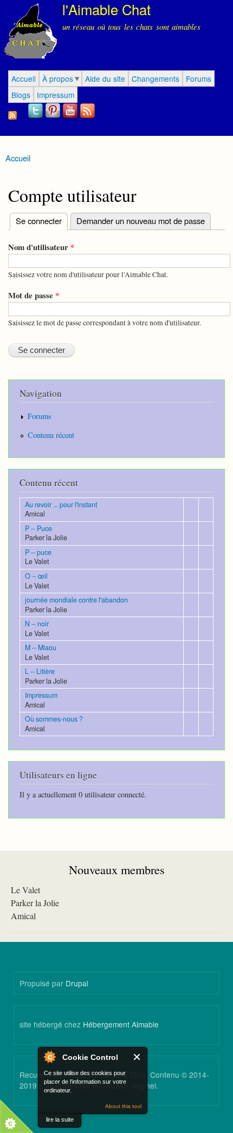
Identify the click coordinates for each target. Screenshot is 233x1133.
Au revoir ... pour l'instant (61, 504)
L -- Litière (40, 671)
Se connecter (36, 220)
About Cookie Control (49, 1056)
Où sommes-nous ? (54, 719)
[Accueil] (28, 31)
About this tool (123, 1106)
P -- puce (38, 552)
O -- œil (36, 576)
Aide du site (105, 78)
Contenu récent (51, 435)
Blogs (20, 94)
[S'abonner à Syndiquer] (12, 112)
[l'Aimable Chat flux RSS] (88, 117)
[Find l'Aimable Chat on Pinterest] (53, 117)
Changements (155, 78)
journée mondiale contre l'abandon (76, 600)
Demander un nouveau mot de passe (140, 220)
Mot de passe (33, 295)
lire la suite (60, 1119)
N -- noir (37, 623)
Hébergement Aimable (121, 1024)
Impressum (55, 94)
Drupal (77, 983)
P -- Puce (38, 528)
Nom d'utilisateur (41, 247)
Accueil (23, 78)
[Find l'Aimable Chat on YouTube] (71, 117)
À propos (57, 78)
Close (137, 1056)
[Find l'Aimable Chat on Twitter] (36, 117)
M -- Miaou (40, 647)
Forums (198, 78)
